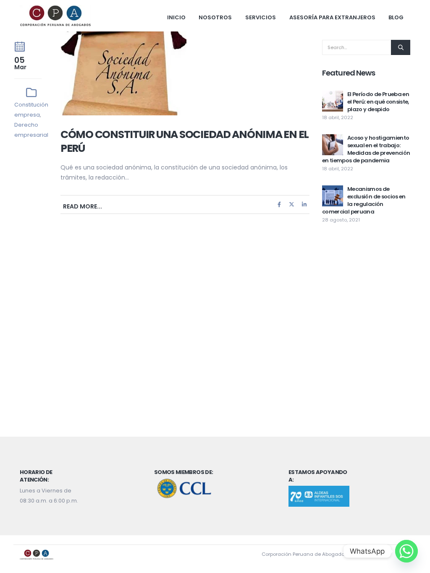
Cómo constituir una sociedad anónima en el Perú (184, 141)
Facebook (279, 204)
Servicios (260, 17)
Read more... (82, 206)
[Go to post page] (332, 100)
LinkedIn (304, 204)
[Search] (400, 47)
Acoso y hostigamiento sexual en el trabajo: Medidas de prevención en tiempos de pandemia (366, 149)
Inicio (176, 17)
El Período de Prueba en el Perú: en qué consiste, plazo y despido (378, 101)
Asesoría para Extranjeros (332, 17)
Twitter (291, 204)
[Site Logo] (55, 16)
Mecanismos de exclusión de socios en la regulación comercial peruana (364, 200)
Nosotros (215, 17)
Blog (396, 17)
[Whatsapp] (406, 551)
